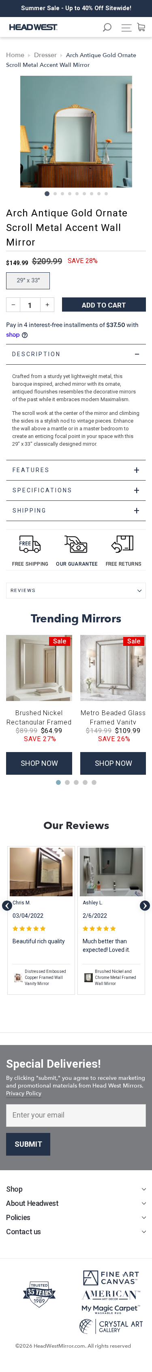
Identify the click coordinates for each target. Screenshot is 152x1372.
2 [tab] (67, 782)
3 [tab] (76, 782)
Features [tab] (77, 470)
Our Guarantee (77, 564)
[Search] (111, 28)
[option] (76, 8)
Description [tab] (76, 354)
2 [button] (56, 194)
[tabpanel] (76, 402)
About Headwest (32, 1203)
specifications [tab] (77, 490)
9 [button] (107, 194)
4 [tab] (85, 782)
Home (15, 55)
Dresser (45, 55)
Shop (14, 1189)
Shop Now (39, 763)
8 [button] (99, 194)
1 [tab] (58, 782)
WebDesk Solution (76, 1353)
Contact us (23, 1231)
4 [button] (70, 194)
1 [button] (47, 193)
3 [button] (63, 194)
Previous (7, 905)
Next (145, 905)
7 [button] (92, 194)
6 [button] (85, 194)
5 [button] (77, 194)
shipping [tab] (77, 511)
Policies (18, 1217)
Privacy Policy (23, 1093)
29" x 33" (28, 280)
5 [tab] (94, 782)
